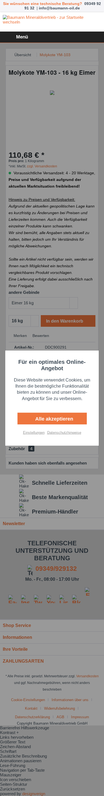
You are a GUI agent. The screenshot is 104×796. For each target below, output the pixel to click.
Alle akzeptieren (53, 419)
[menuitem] (15, 37)
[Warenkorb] (95, 37)
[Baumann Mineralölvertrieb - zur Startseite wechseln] (52, 22)
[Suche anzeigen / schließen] (67, 37)
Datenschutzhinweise (64, 433)
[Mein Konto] (81, 37)
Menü (22, 37)
